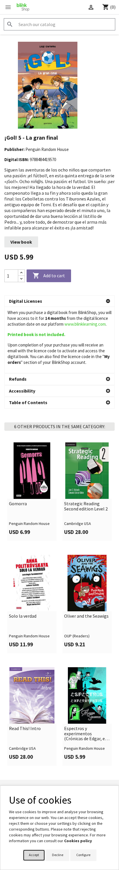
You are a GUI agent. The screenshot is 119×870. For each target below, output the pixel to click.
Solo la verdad (22, 616)
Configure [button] (83, 855)
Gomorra (18, 503)
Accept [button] (34, 855)
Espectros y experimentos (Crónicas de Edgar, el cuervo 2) (85, 733)
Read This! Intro (25, 728)
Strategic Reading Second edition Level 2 (86, 506)
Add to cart (49, 275)
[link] (32, 491)
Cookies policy (78, 840)
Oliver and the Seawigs (86, 616)
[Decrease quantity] (21, 279)
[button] (59, 301)
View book (21, 242)
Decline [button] (57, 855)
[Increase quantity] (21, 272)
